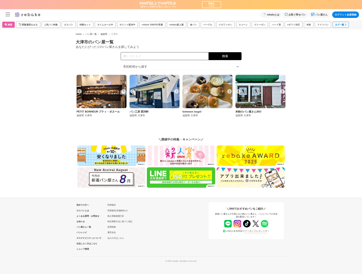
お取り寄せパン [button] (297, 14)
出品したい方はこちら (83, 243)
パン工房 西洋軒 (139, 111)
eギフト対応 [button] (293, 24)
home (79, 34)
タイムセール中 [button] (105, 24)
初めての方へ (83, 205)
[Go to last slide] (79, 91)
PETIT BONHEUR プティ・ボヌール (98, 111)
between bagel (192, 111)
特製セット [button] (85, 24)
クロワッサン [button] (225, 24)
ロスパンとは (83, 210)
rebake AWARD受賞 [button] (152, 24)
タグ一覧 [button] (339, 24)
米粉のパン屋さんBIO (248, 111)
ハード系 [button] (276, 24)
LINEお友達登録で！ (248, 231)
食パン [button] (193, 24)
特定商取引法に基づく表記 (119, 221)
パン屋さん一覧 (83, 227)
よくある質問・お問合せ (83, 216)
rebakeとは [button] (273, 14)
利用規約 (111, 205)
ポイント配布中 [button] (127, 24)
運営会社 (111, 232)
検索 (9, 24)
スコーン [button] (243, 24)
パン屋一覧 (91, 34)
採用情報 (111, 227)
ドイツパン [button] (323, 24)
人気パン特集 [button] (51, 24)
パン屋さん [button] (321, 14)
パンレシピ (82, 232)
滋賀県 (103, 34)
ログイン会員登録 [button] (346, 14)
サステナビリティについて (83, 238)
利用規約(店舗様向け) (117, 210)
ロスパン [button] (68, 24)
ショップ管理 (83, 249)
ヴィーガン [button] (259, 24)
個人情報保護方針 (115, 216)
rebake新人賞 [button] (176, 24)
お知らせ (81, 221)
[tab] (95, 105)
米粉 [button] (308, 24)
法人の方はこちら (115, 238)
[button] (28, 25)
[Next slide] (123, 91)
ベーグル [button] (207, 24)
